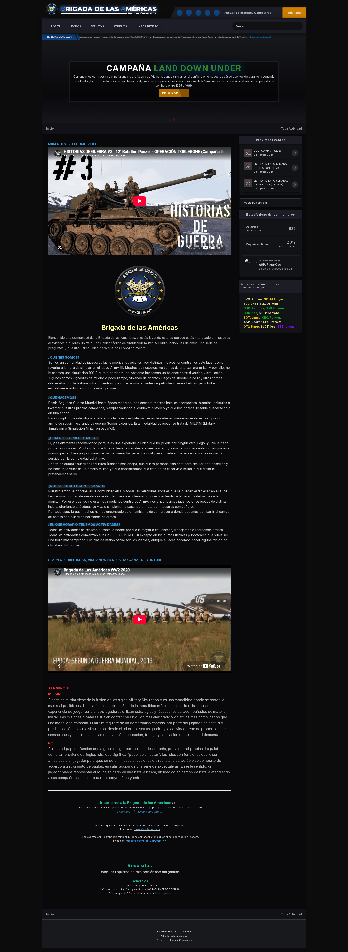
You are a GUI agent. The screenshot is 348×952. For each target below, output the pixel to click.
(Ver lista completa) (255, 287)
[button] (292, 82)
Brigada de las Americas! (223, 37)
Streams (120, 26)
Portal (56, 26)
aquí (175, 803)
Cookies (185, 931)
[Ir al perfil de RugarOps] (250, 264)
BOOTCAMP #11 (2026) (268, 150)
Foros (76, 26)
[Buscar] (299, 25)
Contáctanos (166, 931)
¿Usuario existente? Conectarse (248, 12)
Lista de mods (169, 92)
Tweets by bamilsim (254, 202)
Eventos (97, 26)
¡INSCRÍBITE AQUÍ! (149, 26)
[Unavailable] (140, 290)
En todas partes (280, 26)
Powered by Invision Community (174, 940)
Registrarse (294, 12)
